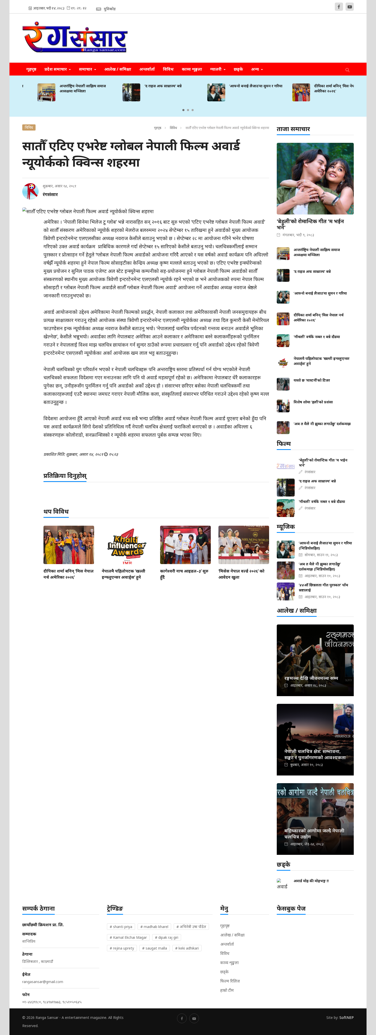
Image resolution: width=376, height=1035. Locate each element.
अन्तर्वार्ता (147, 69)
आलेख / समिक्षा (117, 69)
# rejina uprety (122, 948)
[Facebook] (339, 7)
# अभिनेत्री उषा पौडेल (191, 926)
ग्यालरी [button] (216, 69)
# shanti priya (121, 926)
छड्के (238, 69)
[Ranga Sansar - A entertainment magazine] (75, 38)
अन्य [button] (255, 69)
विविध (168, 69)
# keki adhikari (187, 948)
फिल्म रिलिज (230, 981)
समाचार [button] (86, 69)
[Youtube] (350, 7)
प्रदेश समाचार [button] (56, 69)
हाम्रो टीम (227, 990)
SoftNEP (346, 1017)
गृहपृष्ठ (31, 69)
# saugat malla (154, 948)
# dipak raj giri (166, 937)
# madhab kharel (154, 926)
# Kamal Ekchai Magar (128, 937)
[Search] (347, 69)
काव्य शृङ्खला (192, 69)
